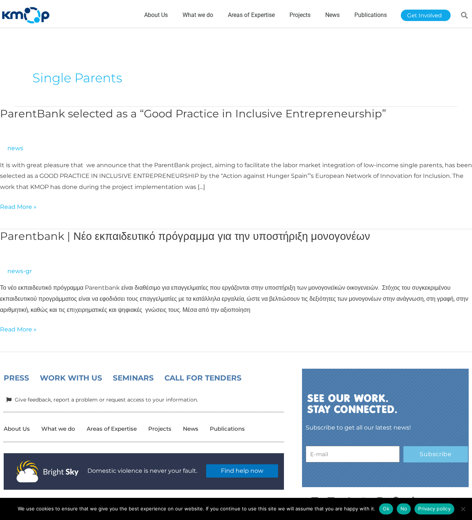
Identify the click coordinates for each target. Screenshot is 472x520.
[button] (464, 15)
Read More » (18, 206)
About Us (17, 428)
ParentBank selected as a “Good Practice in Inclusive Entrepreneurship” (193, 113)
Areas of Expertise (112, 428)
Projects (159, 428)
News (190, 428)
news (15, 148)
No (403, 509)
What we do (58, 428)
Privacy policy (434, 509)
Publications (227, 428)
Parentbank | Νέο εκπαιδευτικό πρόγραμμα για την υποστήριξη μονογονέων (185, 236)
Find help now (242, 470)
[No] (462, 509)
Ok (386, 509)
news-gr (19, 271)
